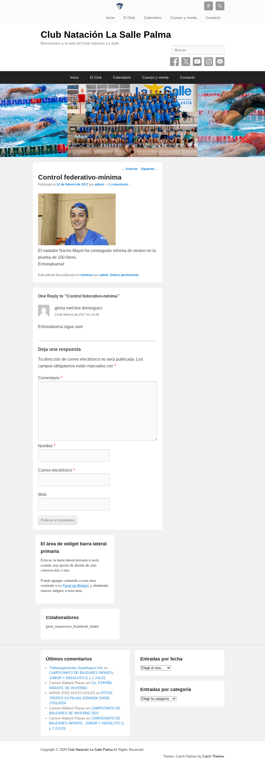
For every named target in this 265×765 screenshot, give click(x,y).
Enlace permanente (124, 275)
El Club (129, 18)
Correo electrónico (220, 61)
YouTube (197, 61)
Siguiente (149, 169)
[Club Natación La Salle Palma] (119, 6)
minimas (86, 275)
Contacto (213, 18)
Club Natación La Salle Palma (106, 34)
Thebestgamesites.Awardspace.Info (76, 668)
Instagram (208, 61)
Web (42, 494)
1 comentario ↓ (119, 184)
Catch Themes (213, 756)
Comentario (50, 378)
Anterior (130, 169)
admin (99, 184)
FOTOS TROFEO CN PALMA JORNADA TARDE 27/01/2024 (81, 698)
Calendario (153, 18)
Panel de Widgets (76, 586)
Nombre (46, 446)
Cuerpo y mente (184, 18)
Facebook (174, 61)
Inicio (110, 18)
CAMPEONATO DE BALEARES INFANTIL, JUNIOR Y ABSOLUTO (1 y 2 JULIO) (86, 723)
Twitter (185, 61)
